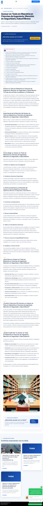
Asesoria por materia (8, 8)
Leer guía (4, 468)
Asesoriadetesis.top (33, 359)
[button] (16, 1)
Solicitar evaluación (33, 421)
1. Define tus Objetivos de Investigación (13, 61)
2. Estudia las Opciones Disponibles (13, 63)
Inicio (2, 8)
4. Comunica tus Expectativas (11, 67)
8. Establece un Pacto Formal (11, 74)
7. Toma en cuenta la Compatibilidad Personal (15, 72)
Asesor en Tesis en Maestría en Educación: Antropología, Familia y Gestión (32, 457)
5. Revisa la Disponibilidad (11, 69)
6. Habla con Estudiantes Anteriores (13, 70)
